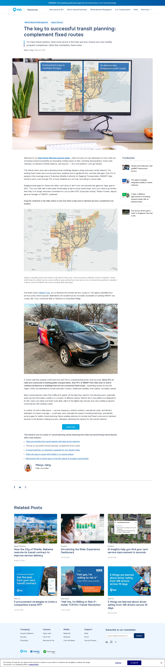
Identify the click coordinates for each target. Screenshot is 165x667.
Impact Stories (57, 22)
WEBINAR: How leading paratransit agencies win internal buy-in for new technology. (82, 3)
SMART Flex (44, 293)
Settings (118, 663)
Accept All (134, 663)
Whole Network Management (36, 22)
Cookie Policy (34, 664)
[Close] (161, 662)
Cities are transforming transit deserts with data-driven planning (53, 441)
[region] (82, 663)
